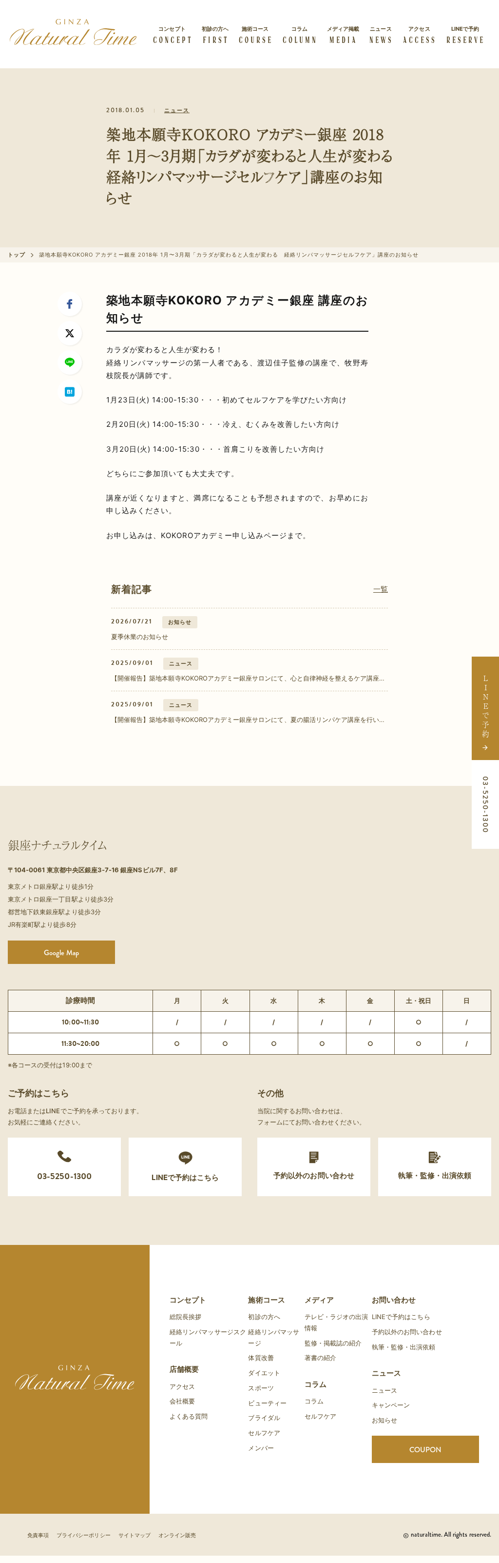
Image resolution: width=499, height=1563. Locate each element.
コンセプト (188, 1299)
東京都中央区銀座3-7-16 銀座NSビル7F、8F (112, 870)
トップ (16, 254)
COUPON (425, 1449)
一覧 (380, 589)
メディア (319, 1299)
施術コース (266, 1299)
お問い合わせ (394, 1299)
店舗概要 (184, 1369)
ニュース (177, 110)
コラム (315, 1384)
